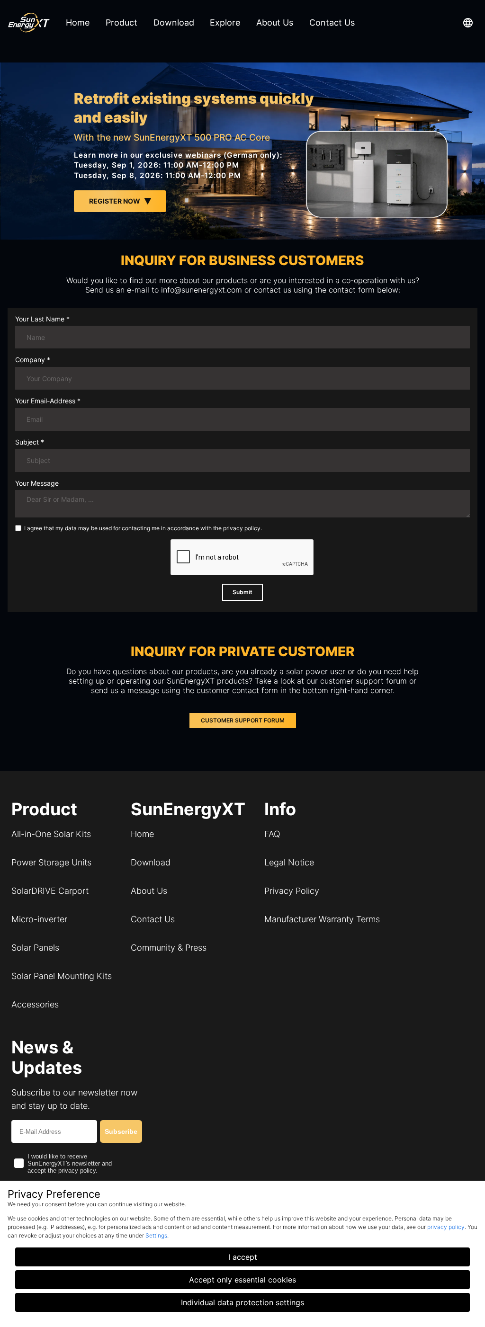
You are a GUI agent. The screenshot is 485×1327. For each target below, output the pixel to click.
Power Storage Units (51, 862)
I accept (242, 1257)
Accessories (35, 1004)
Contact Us (153, 919)
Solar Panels (35, 948)
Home (142, 834)
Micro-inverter (39, 919)
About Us (149, 891)
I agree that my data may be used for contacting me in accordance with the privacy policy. (143, 528)
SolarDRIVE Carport (50, 891)
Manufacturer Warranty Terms (322, 919)
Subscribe (121, 1131)
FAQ (272, 834)
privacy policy (446, 1226)
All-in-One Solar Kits (51, 834)
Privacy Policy (291, 891)
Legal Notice (289, 862)
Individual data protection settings (242, 1302)
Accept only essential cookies (242, 1279)
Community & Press (169, 948)
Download (151, 862)
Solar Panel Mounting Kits (61, 976)
